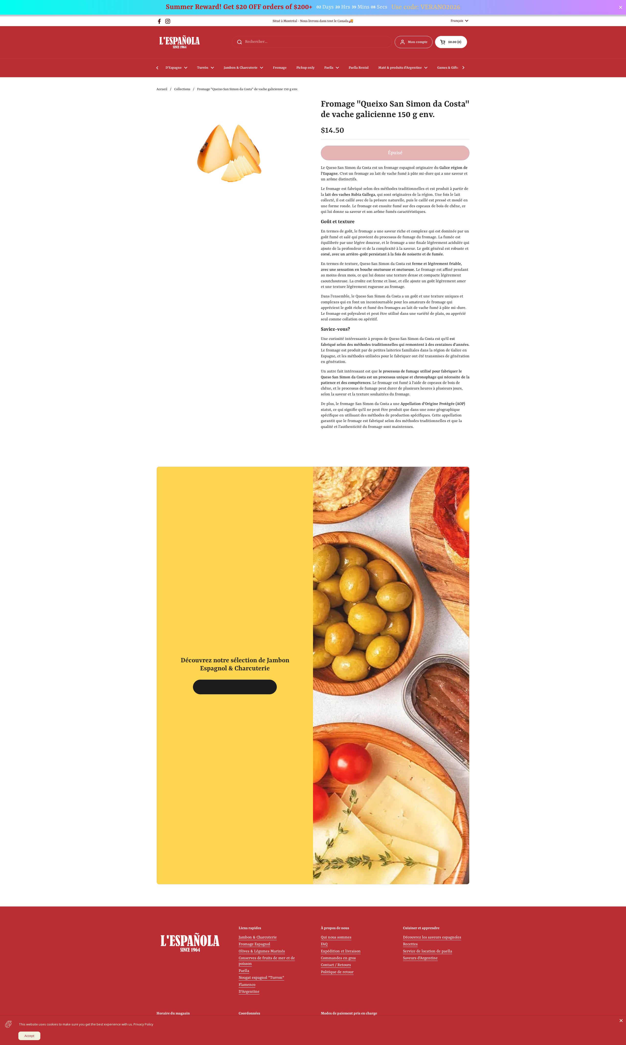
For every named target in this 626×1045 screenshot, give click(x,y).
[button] (451, 42)
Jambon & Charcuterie (258, 937)
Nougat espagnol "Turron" (261, 978)
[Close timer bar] (621, 7)
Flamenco (247, 985)
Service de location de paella (427, 951)
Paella (244, 971)
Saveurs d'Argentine (420, 958)
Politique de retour (337, 972)
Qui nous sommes (336, 937)
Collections (182, 89)
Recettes (410, 944)
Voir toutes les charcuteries (234, 687)
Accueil (161, 89)
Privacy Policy (143, 1024)
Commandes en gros (338, 958)
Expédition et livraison (341, 951)
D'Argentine (249, 992)
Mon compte (417, 42)
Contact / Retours (336, 965)
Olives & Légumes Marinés (262, 951)
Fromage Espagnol (254, 944)
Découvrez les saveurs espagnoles (432, 937)
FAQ (324, 944)
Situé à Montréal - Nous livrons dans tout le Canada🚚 (313, 21)
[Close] (621, 1020)
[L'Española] (179, 42)
